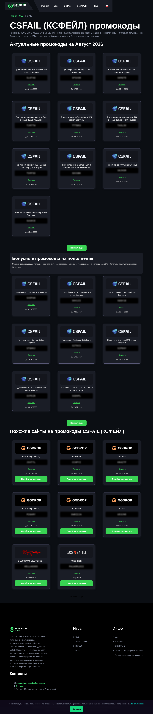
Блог (117, 637)
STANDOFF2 (81, 641)
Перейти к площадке (31, 479)
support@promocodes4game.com (30, 683)
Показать (31, 85)
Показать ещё (76, 248)
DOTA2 (67, 6)
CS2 (55, 6)
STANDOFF (82, 6)
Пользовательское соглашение (129, 655)
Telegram (20, 686)
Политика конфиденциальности (129, 651)
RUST (97, 6)
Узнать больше (137, 704)
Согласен (76, 709)
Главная (45, 6)
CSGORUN (120, 646)
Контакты (119, 641)
